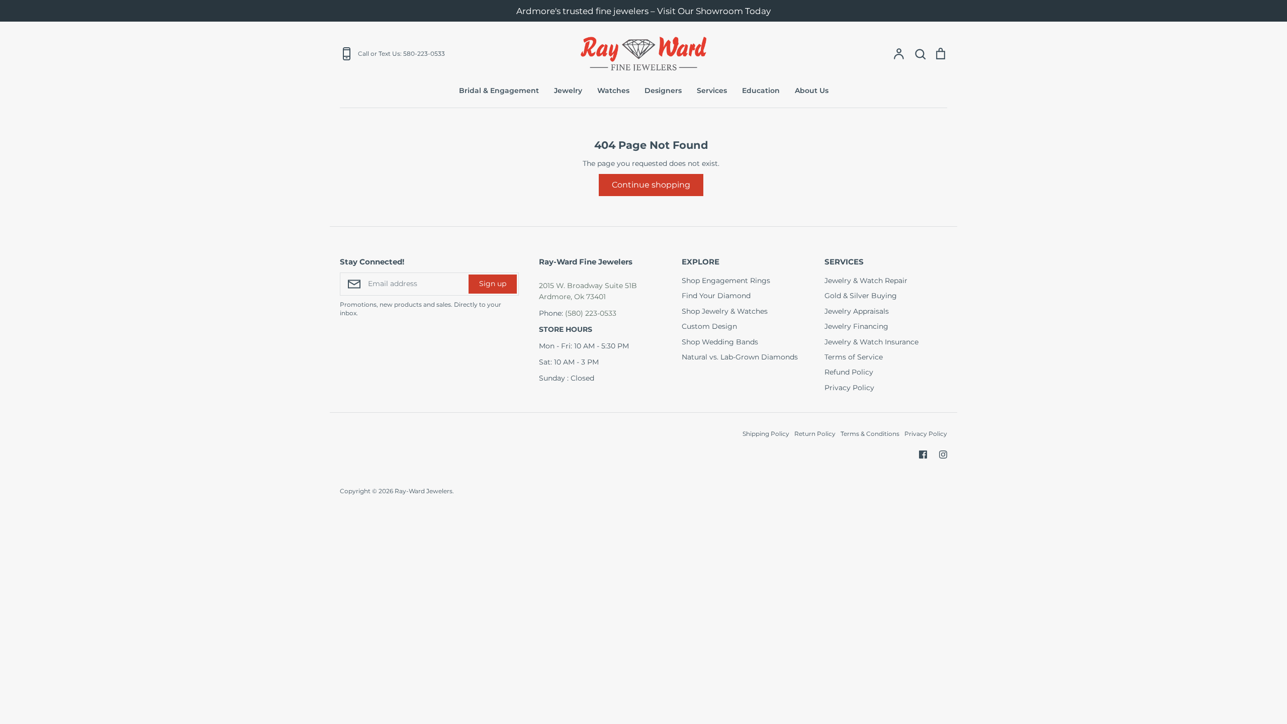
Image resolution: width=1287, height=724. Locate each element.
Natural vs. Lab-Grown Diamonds (740, 356)
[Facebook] (923, 454)
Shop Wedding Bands (720, 341)
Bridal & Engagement (499, 90)
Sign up (492, 283)
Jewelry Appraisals (856, 311)
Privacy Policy (849, 387)
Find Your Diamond (716, 295)
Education (761, 90)
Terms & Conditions (870, 433)
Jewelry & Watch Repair (865, 280)
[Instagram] (943, 454)
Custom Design (709, 326)
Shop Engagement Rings (726, 280)
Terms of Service (853, 356)
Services (712, 90)
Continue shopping (651, 185)
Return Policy (815, 433)
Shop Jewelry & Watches (725, 311)
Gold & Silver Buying (860, 295)
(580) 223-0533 (590, 313)
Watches (613, 90)
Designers (663, 90)
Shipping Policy (766, 433)
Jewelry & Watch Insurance (871, 341)
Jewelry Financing (856, 326)
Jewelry (568, 90)
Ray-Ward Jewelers (423, 491)
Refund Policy (848, 372)
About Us (812, 90)
